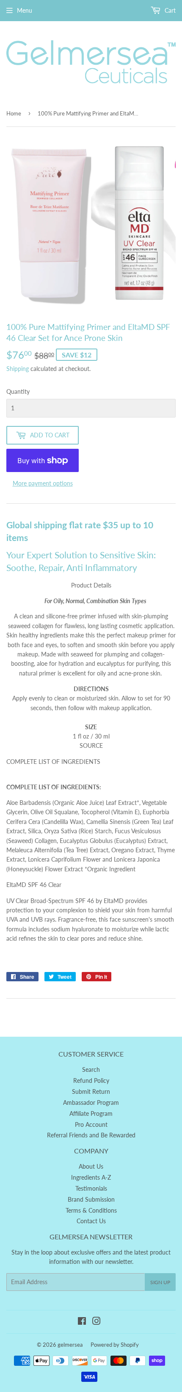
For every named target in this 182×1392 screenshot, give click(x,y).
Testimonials (91, 1188)
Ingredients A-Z (91, 1177)
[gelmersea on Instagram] (96, 1322)
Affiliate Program (91, 1113)
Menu (24, 10)
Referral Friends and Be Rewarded (91, 1135)
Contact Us (91, 1221)
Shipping (17, 368)
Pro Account (91, 1124)
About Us (91, 1166)
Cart (169, 10)
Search (91, 1069)
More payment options (43, 483)
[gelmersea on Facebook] (81, 1322)
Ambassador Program (91, 1102)
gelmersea (70, 1344)
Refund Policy (91, 1080)
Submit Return (91, 1091)
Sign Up (160, 1282)
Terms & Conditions (91, 1210)
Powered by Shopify (115, 1344)
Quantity (18, 391)
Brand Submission (91, 1199)
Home (13, 113)
